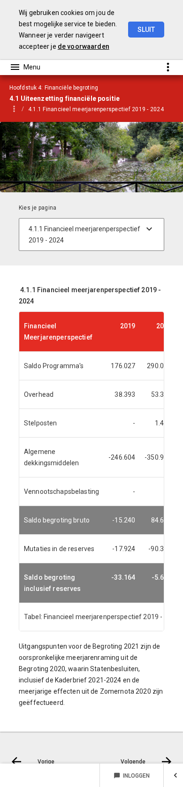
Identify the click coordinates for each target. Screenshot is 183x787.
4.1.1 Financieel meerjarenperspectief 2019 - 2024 (96, 109)
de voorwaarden (83, 46)
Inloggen (132, 775)
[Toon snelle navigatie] (168, 67)
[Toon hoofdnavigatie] (25, 67)
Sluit (146, 29)
